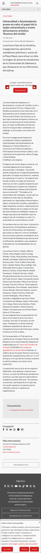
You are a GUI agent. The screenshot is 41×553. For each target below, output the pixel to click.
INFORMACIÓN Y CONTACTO (20, 516)
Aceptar (34, 549)
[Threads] (31, 486)
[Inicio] (21, 4)
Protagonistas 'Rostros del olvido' (21, 410)
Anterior (7, 87)
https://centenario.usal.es (11, 452)
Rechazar (24, 549)
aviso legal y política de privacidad (22, 544)
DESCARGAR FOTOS (21, 465)
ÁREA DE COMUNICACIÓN (20, 510)
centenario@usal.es (9, 447)
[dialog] (20, 536)
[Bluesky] (27, 486)
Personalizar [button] (7, 549)
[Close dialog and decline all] (39, 521)
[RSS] (34, 486)
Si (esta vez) (20, 90)
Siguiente (35, 87)
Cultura (7, 16)
